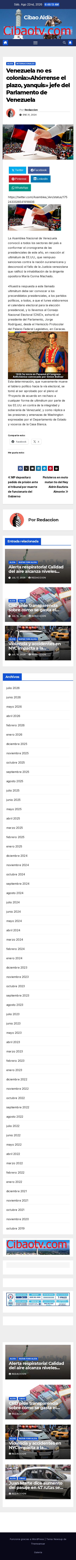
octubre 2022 (15, 1098)
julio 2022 (12, 1126)
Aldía (10, 64)
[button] (64, 42)
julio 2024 (13, 902)
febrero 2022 (15, 1172)
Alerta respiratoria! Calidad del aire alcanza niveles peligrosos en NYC (35, 571)
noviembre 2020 (17, 1219)
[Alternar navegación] (35, 42)
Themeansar (38, 1543)
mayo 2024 (14, 921)
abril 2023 (13, 1042)
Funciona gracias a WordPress (27, 1539)
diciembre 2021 (16, 1191)
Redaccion (31, 109)
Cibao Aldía (38, 17)
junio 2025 (13, 800)
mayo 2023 (14, 1032)
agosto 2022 (14, 1116)
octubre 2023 (15, 986)
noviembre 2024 (17, 865)
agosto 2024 (15, 893)
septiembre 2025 (17, 772)
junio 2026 (13, 697)
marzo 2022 (14, 1163)
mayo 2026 (14, 706)
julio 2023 (12, 1014)
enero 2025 (14, 846)
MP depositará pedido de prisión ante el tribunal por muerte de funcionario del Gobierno (23, 487)
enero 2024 (14, 958)
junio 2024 (13, 911)
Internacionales (25, 64)
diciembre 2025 (16, 744)
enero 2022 (14, 1182)
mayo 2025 (14, 809)
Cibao (22, 601)
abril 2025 (13, 818)
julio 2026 (13, 688)
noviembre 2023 (17, 977)
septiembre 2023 (17, 995)
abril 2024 (13, 930)
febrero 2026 (15, 725)
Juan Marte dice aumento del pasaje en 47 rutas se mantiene (35, 1487)
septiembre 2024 (18, 883)
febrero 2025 (15, 837)
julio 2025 (12, 790)
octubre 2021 (15, 1210)
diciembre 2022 (16, 1079)
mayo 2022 (14, 1144)
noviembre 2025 (17, 753)
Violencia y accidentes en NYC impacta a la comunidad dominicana (34, 648)
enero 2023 (14, 1070)
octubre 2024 (15, 874)
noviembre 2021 (17, 1200)
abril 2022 (13, 1154)
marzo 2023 (14, 1051)
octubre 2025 (15, 762)
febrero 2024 (15, 949)
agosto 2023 (14, 1005)
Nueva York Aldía (28, 562)
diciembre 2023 (16, 967)
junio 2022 (13, 1135)
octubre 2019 (15, 1228)
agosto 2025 (14, 781)
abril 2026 (13, 716)
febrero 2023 (15, 1060)
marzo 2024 (14, 939)
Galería (38, 1552)
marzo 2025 (14, 827)
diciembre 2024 (17, 855)
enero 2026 (14, 734)
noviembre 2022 (17, 1088)
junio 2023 (13, 1023)
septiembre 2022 (17, 1107)
